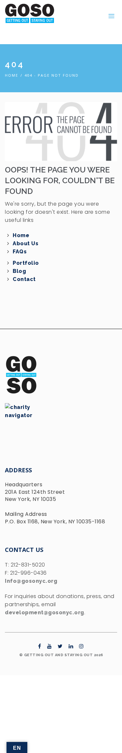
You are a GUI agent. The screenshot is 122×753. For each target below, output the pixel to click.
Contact (24, 279)
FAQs (20, 252)
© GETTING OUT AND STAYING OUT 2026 (61, 655)
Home (11, 75)
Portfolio (26, 263)
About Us (25, 243)
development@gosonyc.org (44, 612)
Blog (19, 271)
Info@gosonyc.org (31, 581)
